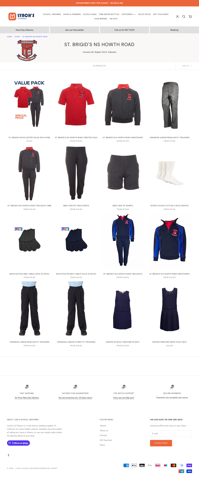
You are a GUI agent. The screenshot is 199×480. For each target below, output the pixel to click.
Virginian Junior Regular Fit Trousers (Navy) (29, 342)
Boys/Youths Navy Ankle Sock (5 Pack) (76, 274)
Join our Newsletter (74, 30)
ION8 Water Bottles (109, 14)
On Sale (114, 19)
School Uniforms (52, 14)
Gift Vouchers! (161, 14)
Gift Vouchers (106, 440)
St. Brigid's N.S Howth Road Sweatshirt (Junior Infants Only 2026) (169, 274)
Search (103, 425)
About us (104, 430)
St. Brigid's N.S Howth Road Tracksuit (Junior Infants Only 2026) (122, 274)
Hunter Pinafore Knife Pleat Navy (169, 342)
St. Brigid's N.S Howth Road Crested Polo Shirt (76, 137)
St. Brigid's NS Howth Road (35, 37)
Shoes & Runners (72, 14)
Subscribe (161, 443)
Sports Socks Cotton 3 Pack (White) (169, 205)
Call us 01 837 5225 (124, 30)
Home (9, 37)
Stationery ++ (129, 14)
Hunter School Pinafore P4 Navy (123, 342)
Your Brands (100, 19)
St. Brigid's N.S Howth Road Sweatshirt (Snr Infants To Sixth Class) (123, 137)
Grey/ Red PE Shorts (122, 205)
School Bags (90, 14)
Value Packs (144, 14)
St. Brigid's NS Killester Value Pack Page (29, 137)
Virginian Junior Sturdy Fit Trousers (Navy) (76, 342)
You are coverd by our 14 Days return (75, 397)
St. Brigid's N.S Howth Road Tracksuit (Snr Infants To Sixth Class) (29, 205)
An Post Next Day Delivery (27, 397)
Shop (17, 37)
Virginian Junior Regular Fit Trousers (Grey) (169, 137)
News (102, 445)
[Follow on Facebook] (8, 455)
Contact (103, 435)
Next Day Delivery (25, 30)
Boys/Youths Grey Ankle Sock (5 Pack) (29, 274)
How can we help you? (123, 397)
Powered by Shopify (48, 468)
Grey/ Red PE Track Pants (76, 205)
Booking (174, 30)
